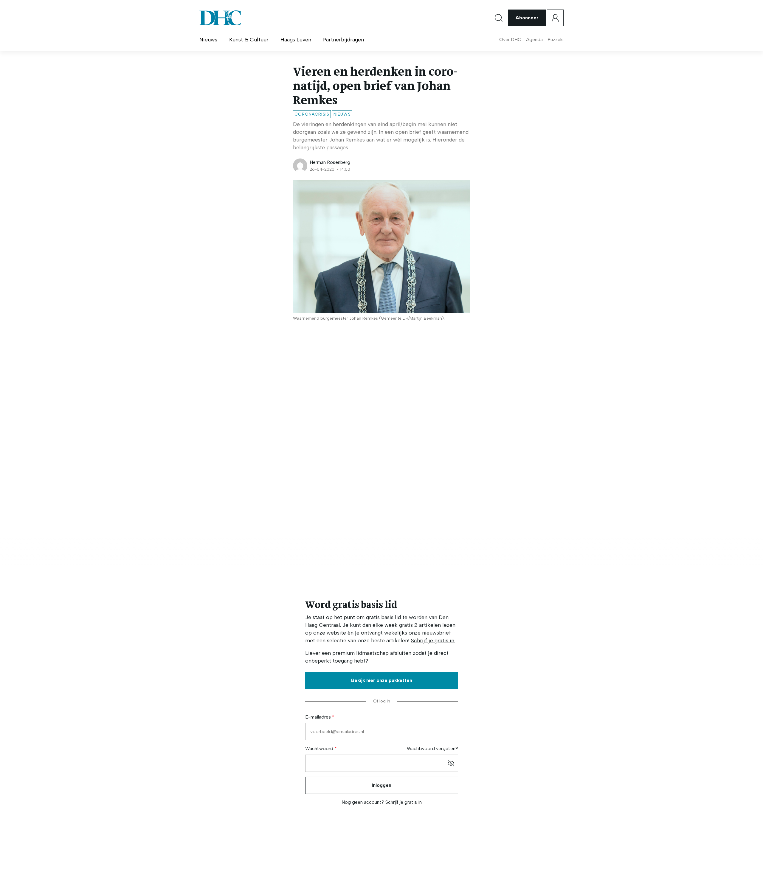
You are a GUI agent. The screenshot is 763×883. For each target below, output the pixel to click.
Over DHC (510, 39)
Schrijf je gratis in (403, 802)
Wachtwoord (319, 748)
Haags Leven (295, 39)
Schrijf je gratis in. (433, 640)
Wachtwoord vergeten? (432, 748)
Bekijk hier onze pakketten (381, 680)
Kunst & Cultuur (249, 39)
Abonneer (527, 18)
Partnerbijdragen (343, 39)
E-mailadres (318, 717)
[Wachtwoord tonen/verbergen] (451, 763)
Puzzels (556, 39)
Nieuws (208, 39)
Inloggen (381, 785)
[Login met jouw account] (555, 18)
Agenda (534, 39)
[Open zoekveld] (498, 18)
